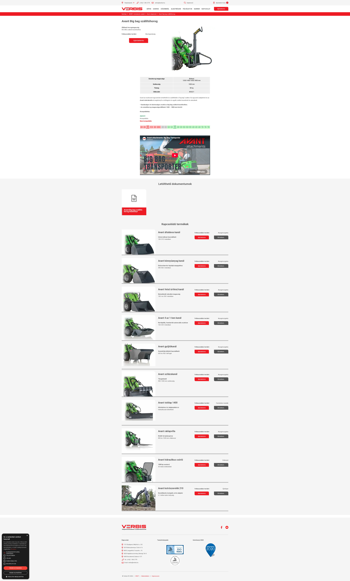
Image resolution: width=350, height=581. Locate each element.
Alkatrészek (176, 9)
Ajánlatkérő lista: (221, 3)
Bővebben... (221, 237)
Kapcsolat (206, 9)
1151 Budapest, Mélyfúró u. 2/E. (133, 544)
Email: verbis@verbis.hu (131, 562)
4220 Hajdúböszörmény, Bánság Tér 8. (135, 553)
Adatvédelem (145, 576)
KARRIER (197, 9)
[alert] (15, 556)
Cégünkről (165, 9)
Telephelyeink (128, 3)
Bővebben (13, 549)
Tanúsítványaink (162, 540)
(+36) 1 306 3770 (144, 3)
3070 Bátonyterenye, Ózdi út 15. (133, 547)
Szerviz (156, 9)
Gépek (149, 9)
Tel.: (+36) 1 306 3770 (130, 559)
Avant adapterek (151, 14)
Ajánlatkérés (221, 9)
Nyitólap (124, 14)
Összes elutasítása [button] (15, 573)
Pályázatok (187, 9)
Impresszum (155, 576)
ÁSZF (137, 576)
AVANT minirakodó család (136, 14)
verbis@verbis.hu (159, 3)
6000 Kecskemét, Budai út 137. (133, 556)
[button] (15, 576)
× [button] (27, 535)
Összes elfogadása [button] (15, 568)
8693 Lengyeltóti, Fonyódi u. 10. (133, 550)
